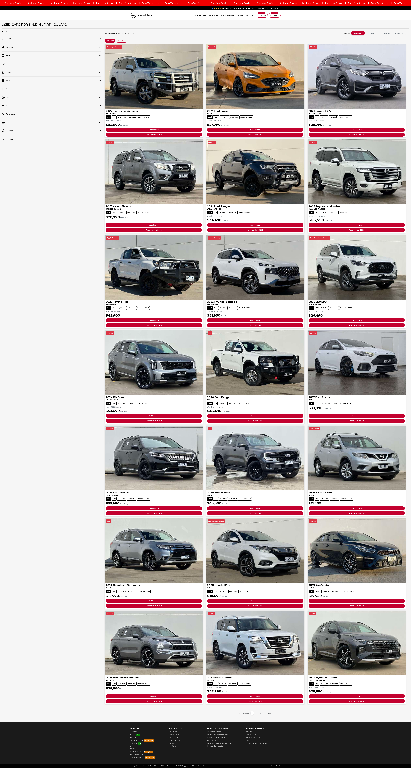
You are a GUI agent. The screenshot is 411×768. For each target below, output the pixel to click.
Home (196, 15)
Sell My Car (262, 15)
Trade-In (173, 746)
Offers (212, 15)
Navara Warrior (137, 757)
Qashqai (134, 732)
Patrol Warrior (136, 754)
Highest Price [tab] (385, 33)
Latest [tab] (372, 33)
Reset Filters (110, 41)
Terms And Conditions (256, 743)
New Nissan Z (136, 752)
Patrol (133, 737)
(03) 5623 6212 (274, 8)
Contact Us (251, 735)
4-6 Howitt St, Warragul (256, 8)
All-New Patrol (136, 740)
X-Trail (133, 735)
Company (249, 15)
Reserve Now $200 (154, 135)
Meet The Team (253, 737)
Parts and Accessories (217, 735)
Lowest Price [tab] (399, 33)
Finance (230, 15)
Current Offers (175, 740)
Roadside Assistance (217, 746)
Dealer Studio (276, 766)
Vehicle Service (214, 732)
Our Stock (220, 15)
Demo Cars (174, 735)
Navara (133, 743)
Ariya (132, 749)
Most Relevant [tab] (358, 33)
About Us (250, 732)
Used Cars (173, 737)
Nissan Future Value (216, 737)
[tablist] (378, 33)
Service (240, 15)
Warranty (211, 740)
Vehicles (202, 15)
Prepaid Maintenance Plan (219, 743)
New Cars (173, 732)
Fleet (248, 740)
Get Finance (274, 15)
